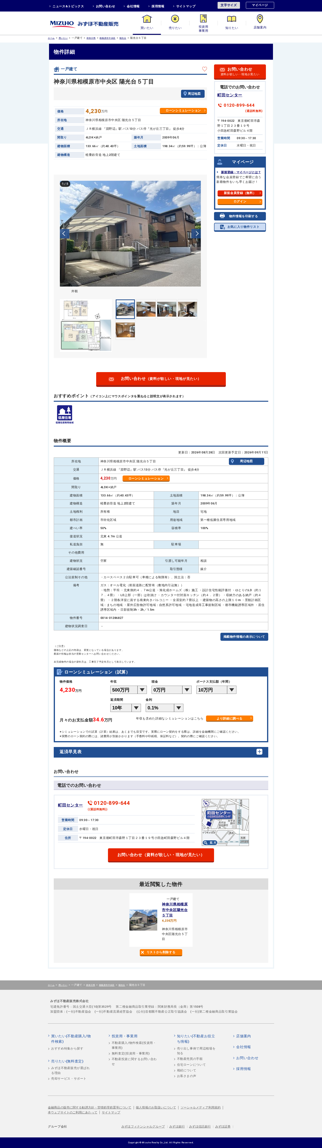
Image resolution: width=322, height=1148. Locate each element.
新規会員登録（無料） (240, 193)
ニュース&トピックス (68, 6)
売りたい (175, 28)
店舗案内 (260, 28)
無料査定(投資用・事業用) (130, 1053)
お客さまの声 (186, 1076)
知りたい (231, 28)
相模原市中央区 (107, 38)
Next (196, 233)
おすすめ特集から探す (67, 1048)
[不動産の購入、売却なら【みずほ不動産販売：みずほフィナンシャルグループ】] (90, 23)
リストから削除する (161, 952)
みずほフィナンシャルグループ (143, 1126)
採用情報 (158, 6)
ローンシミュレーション (183, 110)
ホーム (51, 38)
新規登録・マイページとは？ (241, 172)
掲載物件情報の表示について (244, 636)
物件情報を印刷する (243, 216)
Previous (64, 233)
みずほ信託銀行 (200, 1126)
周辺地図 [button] (194, 93)
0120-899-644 (239, 105)
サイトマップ (186, 6)
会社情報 (133, 6)
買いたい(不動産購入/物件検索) (71, 1039)
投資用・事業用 (203, 28)
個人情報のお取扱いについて (156, 1107)
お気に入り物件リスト (243, 226)
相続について (186, 1070)
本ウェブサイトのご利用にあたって (72, 1112)
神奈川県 (91, 38)
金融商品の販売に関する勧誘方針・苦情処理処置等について (90, 1107)
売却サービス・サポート (69, 1078)
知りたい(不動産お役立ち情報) (196, 1039)
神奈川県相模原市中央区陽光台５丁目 (175, 909)
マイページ (260, 5)
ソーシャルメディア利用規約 (201, 1107)
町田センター (229, 95)
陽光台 (123, 38)
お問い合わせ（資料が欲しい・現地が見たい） (161, 855)
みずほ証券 (223, 1126)
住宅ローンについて (191, 1064)
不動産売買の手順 (190, 1059)
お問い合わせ (105, 6)
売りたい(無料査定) (67, 1061)
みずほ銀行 (177, 1126)
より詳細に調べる (229, 718)
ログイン (240, 201)
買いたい (146, 28)
